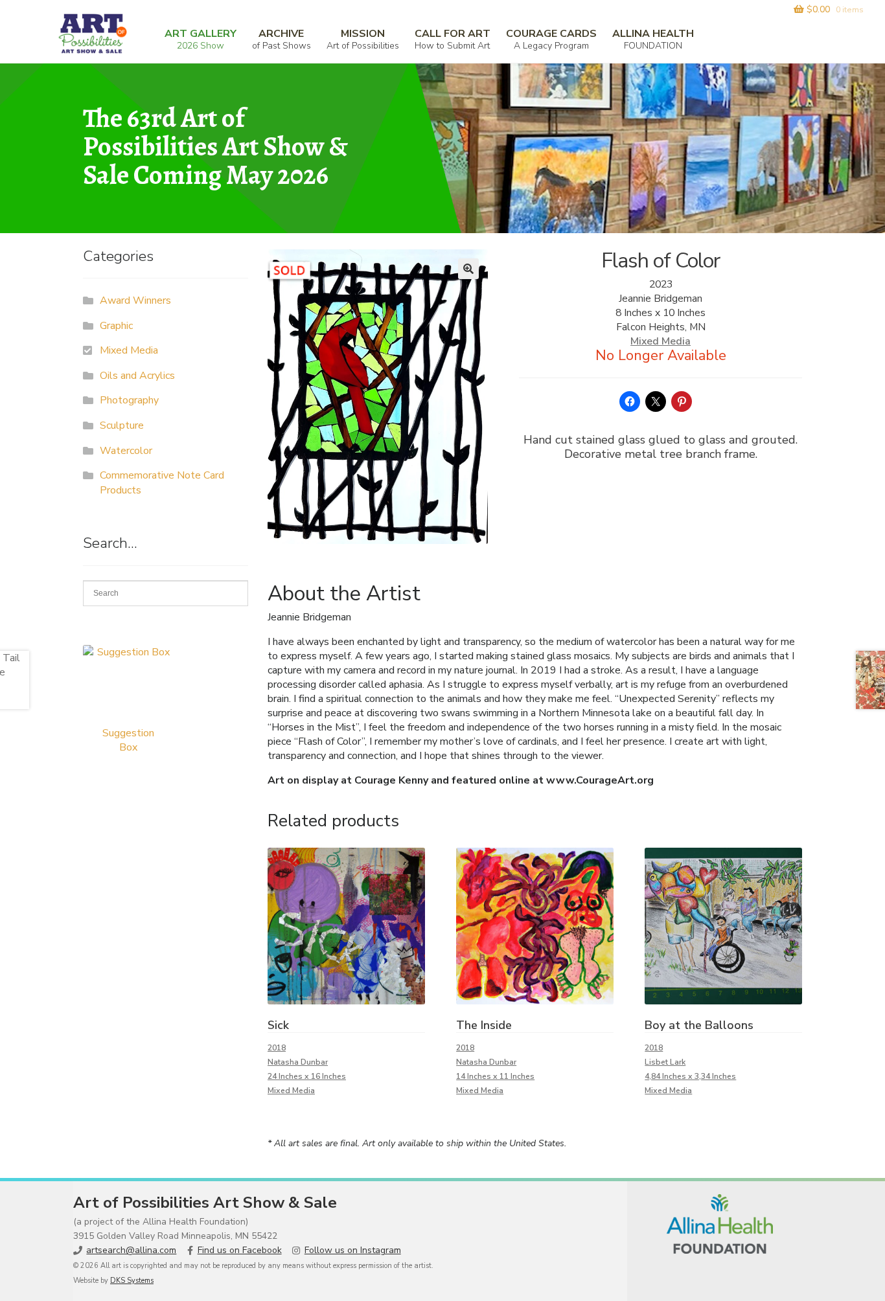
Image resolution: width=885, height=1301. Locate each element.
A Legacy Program (551, 39)
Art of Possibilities (363, 39)
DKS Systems (132, 1280)
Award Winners (135, 300)
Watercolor (126, 451)
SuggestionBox (128, 740)
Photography (129, 400)
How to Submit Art (452, 39)
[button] (468, 268)
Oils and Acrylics (137, 375)
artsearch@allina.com (131, 1250)
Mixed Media (660, 341)
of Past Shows (281, 39)
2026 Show (200, 39)
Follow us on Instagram (353, 1250)
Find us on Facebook (240, 1250)
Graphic (116, 326)
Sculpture (122, 425)
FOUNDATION (653, 39)
